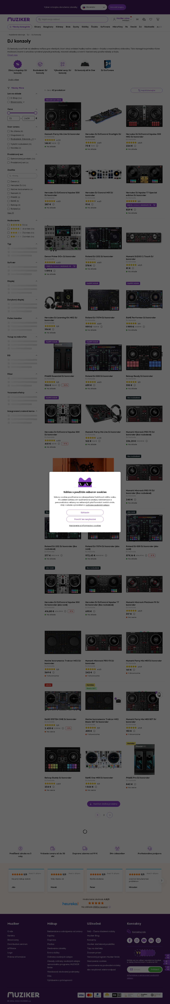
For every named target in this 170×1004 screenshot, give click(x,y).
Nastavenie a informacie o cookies (85, 525)
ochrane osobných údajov (97, 505)
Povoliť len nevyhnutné (85, 519)
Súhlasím (85, 512)
